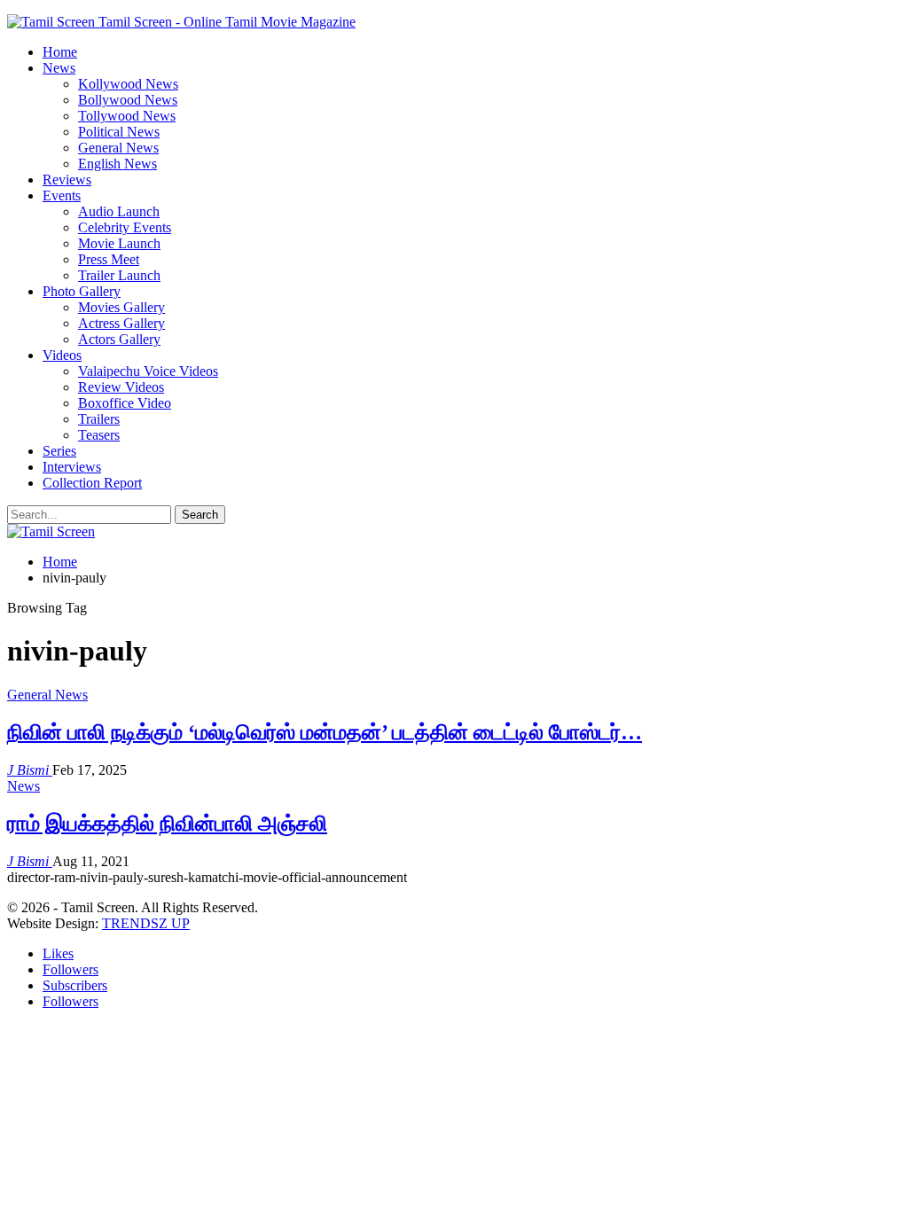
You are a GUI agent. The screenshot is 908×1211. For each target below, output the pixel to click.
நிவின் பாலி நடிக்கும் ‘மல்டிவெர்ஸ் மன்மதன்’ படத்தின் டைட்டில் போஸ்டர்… (324, 732)
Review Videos (121, 387)
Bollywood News (127, 99)
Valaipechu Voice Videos (148, 371)
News (59, 67)
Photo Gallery (82, 291)
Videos (62, 355)
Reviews (67, 179)
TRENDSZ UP (146, 923)
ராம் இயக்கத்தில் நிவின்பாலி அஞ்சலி (167, 823)
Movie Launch (119, 243)
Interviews (72, 466)
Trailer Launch (119, 275)
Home (60, 51)
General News (118, 147)
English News (117, 163)
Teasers (99, 434)
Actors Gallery (119, 339)
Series (59, 450)
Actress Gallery (121, 323)
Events (62, 195)
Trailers (99, 418)
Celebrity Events (124, 227)
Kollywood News (128, 83)
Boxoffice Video (124, 402)
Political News (119, 131)
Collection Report (92, 482)
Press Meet (108, 259)
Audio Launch (119, 211)
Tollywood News (127, 115)
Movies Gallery (121, 307)
